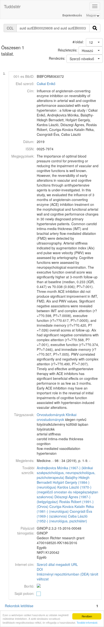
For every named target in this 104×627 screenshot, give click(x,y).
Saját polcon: (24, 593)
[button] (94, 42)
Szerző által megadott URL (57, 564)
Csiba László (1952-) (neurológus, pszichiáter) (62, 518)
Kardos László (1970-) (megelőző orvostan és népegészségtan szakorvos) (67, 492)
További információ (87, 622)
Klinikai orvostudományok (56, 417)
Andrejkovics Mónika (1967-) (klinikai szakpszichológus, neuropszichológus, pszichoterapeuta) (66, 472)
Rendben (87, 616)
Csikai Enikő (46, 83)
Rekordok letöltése (19, 605)
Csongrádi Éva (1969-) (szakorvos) (64, 514)
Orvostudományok (51, 414)
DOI (40, 569)
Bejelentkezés (72, 15)
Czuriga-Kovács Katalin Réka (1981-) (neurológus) (65, 509)
